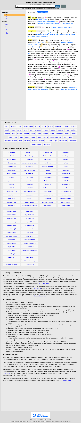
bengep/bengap (11, 202)
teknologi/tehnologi (29, 261)
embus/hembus (29, 202)
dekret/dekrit (29, 174)
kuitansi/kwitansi (11, 215)
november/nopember (11, 264)
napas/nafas (11, 247)
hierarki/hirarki (48, 191)
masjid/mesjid (12, 229)
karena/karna (66, 184)
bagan (6, 24)
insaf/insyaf (66, 156)
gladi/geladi (48, 174)
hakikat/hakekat (47, 188)
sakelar (52, 133)
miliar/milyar (11, 239)
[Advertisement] (53, 104)
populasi (26, 133)
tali (6, 30)
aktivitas (45, 133)
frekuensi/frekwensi (47, 166)
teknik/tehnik (29, 257)
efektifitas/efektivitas (30, 191)
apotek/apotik (12, 181)
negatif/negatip (11, 254)
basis (67, 130)
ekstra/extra (29, 195)
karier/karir (66, 188)
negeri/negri (11, 257)
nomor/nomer (11, 261)
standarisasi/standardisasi (29, 250)
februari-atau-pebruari (11, 141)
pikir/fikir (29, 222)
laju (6, 26)
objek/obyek (29, 211)
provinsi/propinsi (29, 229)
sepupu (50, 126)
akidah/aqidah (12, 163)
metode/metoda (11, 232)
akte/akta (11, 156)
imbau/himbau (48, 206)
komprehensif (72, 141)
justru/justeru (66, 181)
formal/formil (47, 159)
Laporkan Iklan (67, 380)
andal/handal (11, 170)
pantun (33, 133)
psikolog (37, 126)
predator (73, 130)
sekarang (27, 141)
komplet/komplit (65, 202)
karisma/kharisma (66, 191)
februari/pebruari (47, 152)
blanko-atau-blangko (51, 141)
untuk (10, 137)
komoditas (61, 130)
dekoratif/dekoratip (29, 170)
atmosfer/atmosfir (12, 191)
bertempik (38, 130)
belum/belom (11, 198)
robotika (45, 137)
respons (67, 133)
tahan (6, 28)
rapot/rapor (30, 232)
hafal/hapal (48, 184)
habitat (13, 130)
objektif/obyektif (29, 215)
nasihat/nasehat (11, 250)
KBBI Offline (6, 373)
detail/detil (30, 177)
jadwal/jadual (66, 170)
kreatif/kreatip (66, 206)
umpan (6, 32)
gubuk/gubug (47, 177)
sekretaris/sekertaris (30, 243)
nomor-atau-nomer (36, 144)
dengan (74, 133)
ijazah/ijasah (47, 198)
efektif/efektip (30, 188)
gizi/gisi (48, 170)
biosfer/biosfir (30, 152)
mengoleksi (59, 133)
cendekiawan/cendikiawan (29, 163)
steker (27, 137)
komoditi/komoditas (65, 198)
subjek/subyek (30, 254)
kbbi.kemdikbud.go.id (40, 296)
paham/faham (30, 218)
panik (70, 137)
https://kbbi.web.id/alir (42, 12)
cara (16, 137)
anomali (44, 126)
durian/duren (29, 184)
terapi (13, 133)
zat (5, 36)
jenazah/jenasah (66, 174)
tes (65, 137)
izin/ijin (66, 166)
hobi (20, 126)
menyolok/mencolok (11, 236)
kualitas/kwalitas (11, 211)
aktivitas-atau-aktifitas (69, 126)
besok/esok (11, 206)
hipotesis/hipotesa (48, 195)
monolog (53, 130)
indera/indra (66, 152)
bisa (20, 141)
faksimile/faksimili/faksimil (29, 206)
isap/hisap (66, 159)
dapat (39, 137)
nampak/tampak (11, 243)
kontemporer (63, 141)
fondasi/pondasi (47, 156)
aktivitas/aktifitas (11, 159)
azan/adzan (11, 195)
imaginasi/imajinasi (47, 202)
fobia (6, 126)
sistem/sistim (30, 247)
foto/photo (48, 163)
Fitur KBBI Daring (44, 283)
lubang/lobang (12, 222)
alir (6, 15)
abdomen (13, 126)
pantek (7, 130)
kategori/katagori (66, 195)
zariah (6, 34)
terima (21, 137)
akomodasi (47, 144)
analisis (19, 133)
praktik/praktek (29, 225)
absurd (25, 130)
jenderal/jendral (66, 177)
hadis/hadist (47, 181)
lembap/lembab (11, 218)
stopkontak (58, 126)
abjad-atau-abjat (28, 126)
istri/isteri (65, 163)
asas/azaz (12, 184)
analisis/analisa (11, 174)
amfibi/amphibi (12, 166)
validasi (33, 137)
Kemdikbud (37, 288)
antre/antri (12, 177)
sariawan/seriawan (29, 239)
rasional (7, 133)
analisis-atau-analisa (55, 137)
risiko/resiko (29, 236)
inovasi (19, 130)
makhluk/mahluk (11, 225)
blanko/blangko (29, 156)
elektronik (45, 130)
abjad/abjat (11, 152)
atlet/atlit (11, 188)
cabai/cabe (30, 159)
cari (31, 130)
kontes (39, 133)
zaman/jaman (30, 264)
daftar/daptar (29, 166)
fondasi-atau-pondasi (38, 141)
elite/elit (29, 198)
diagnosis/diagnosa (29, 181)
